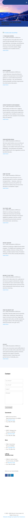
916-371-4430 (11, 420)
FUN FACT (5, 344)
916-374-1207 (11, 433)
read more (5, 50)
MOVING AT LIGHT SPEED (8, 275)
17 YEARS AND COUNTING (8, 36)
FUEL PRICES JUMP (7, 208)
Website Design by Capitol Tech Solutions (14, 517)
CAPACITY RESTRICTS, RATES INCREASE (11, 105)
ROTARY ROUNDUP (7, 70)
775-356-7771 (11, 447)
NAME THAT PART (6, 174)
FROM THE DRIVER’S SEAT (8, 310)
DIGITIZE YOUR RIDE (7, 243)
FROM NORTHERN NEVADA (8, 139)
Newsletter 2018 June (14, 37)
